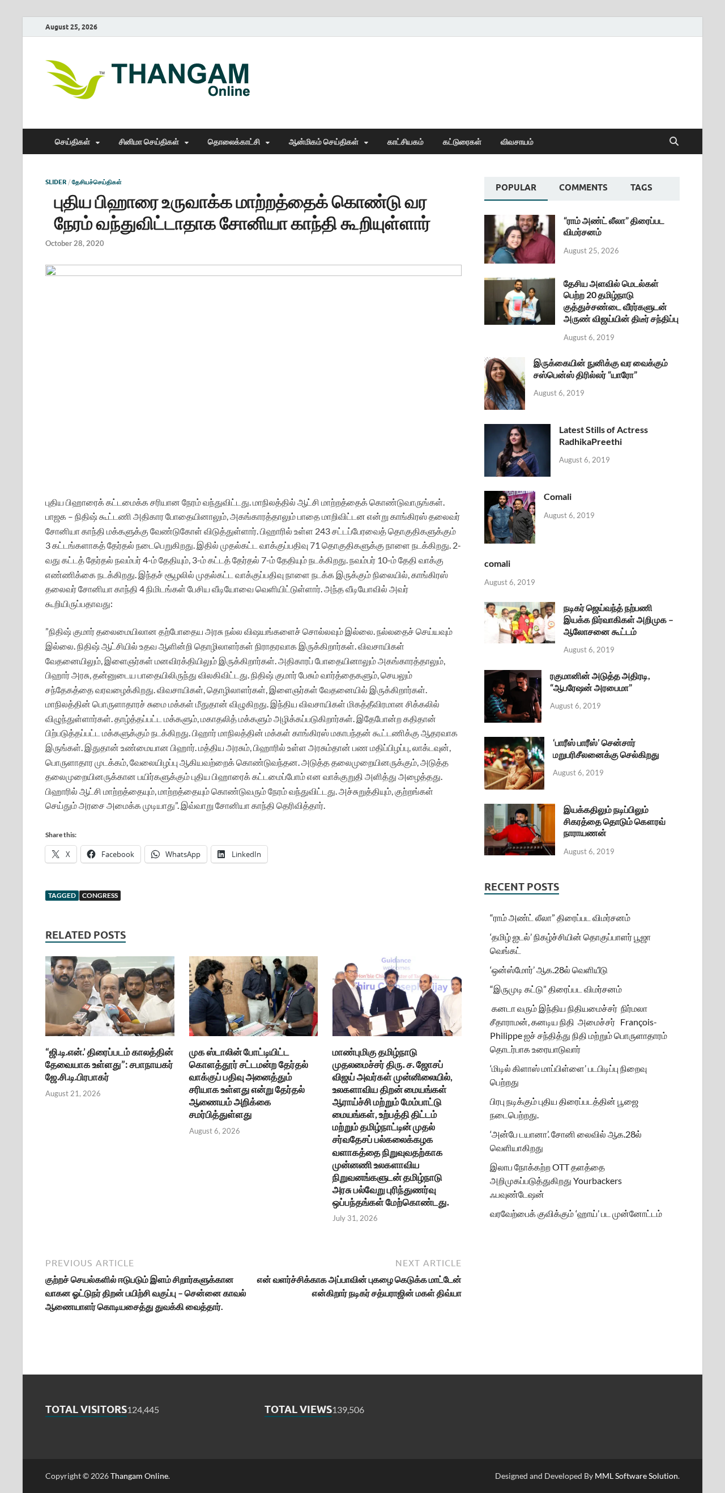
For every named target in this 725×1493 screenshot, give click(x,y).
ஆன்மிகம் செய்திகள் (324, 141)
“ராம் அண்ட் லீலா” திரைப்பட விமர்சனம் (560, 917)
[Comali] (509, 497)
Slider (55, 182)
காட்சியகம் (405, 141)
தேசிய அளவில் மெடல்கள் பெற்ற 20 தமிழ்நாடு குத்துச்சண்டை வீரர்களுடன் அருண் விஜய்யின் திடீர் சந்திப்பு (621, 301)
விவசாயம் (517, 141)
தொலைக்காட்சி (234, 141)
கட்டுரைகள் (462, 141)
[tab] (516, 189)
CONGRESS (100, 895)
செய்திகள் (72, 141)
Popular (516, 188)
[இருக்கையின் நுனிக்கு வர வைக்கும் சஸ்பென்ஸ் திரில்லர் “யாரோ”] (504, 363)
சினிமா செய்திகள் (149, 141)
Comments (583, 188)
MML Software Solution (636, 1476)
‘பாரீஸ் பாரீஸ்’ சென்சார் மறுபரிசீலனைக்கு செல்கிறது (606, 748)
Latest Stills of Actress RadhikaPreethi (603, 435)
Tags (641, 188)
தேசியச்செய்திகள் (97, 182)
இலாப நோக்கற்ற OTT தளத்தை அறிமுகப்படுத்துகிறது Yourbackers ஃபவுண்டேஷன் (556, 1180)
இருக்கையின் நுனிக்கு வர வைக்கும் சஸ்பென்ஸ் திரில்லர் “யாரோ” (601, 368)
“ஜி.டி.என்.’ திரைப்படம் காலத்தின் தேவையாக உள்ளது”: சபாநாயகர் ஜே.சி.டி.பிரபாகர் (109, 1064)
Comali (558, 496)
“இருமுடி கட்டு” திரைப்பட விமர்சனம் (556, 988)
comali (497, 563)
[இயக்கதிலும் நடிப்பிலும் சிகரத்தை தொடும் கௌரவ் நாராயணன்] (519, 810)
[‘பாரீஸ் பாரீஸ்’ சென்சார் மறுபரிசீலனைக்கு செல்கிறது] (514, 743)
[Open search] (674, 142)
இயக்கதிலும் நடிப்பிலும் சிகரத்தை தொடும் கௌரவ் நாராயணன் (615, 821)
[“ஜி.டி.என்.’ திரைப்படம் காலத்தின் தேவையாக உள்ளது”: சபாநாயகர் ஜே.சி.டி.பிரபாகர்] (109, 999)
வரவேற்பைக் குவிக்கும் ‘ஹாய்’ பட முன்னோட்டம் (576, 1213)
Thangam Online (139, 1476)
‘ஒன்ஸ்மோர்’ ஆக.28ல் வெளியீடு (549, 969)
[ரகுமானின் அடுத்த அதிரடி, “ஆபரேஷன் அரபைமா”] (512, 676)
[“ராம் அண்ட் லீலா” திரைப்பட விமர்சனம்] (519, 221)
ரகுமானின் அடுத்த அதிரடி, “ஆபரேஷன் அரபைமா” (600, 681)
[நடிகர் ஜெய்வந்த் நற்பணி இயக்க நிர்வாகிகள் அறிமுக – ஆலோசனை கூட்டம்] (519, 608)
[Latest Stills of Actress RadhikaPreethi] (517, 430)
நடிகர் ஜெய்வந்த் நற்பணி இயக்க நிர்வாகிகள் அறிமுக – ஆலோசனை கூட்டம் (618, 619)
